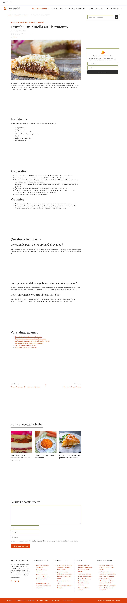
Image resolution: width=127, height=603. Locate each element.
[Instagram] (7, 2)
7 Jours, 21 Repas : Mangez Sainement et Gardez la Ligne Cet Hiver (64, 567)
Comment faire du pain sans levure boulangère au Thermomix (43, 585)
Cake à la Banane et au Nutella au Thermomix (30, 339)
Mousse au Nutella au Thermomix (26, 347)
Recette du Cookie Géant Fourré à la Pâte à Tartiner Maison (106, 567)
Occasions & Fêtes (96, 8)
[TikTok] (11, 2)
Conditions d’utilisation (25, 600)
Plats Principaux (58, 8)
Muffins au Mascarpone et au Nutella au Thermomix (32, 341)
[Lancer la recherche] (116, 17)
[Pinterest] (18, 581)
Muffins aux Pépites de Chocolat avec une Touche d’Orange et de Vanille (106, 581)
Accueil (9, 15)
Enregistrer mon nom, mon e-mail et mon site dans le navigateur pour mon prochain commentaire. (45, 541)
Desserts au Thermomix (21, 15)
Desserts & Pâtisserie (77, 8)
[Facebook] (4, 2)
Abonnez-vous (103, 72)
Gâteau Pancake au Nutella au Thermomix (29, 343)
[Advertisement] (46, 104)
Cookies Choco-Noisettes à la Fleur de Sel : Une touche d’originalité (107, 588)
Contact (10, 600)
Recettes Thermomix (39, 8)
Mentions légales (43, 600)
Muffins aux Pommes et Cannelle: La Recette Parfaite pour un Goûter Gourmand (107, 574)
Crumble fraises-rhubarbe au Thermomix (28, 337)
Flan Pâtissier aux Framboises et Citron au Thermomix (20, 457)
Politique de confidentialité (62, 600)
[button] (122, 9)
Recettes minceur (112, 8)
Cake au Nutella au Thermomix (25, 345)
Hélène (15, 37)
